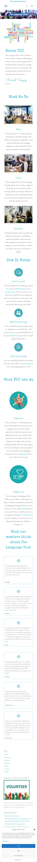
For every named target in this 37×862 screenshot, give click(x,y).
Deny (18, 851)
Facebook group (15, 336)
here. (21, 524)
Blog (6, 766)
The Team (7, 757)
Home (6, 754)
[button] (34, 829)
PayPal (24, 509)
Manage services (6, 841)
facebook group (21, 289)
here (7, 289)
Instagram (26, 364)
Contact (7, 772)
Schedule (7, 763)
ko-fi (14, 509)
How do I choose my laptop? (12, 816)
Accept (18, 846)
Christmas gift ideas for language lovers (15, 824)
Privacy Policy (17, 859)
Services (7, 769)
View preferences (18, 855)
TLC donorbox (25, 515)
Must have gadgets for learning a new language (17, 827)
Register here (23, 454)
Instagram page (10, 292)
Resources (7, 760)
